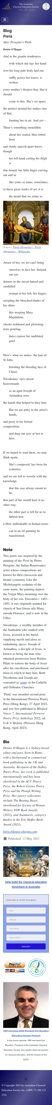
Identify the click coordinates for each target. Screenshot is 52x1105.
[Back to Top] (46, 1098)
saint (23, 682)
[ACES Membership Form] (26, 861)
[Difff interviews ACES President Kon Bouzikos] (26, 1004)
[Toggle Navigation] (5, 20)
